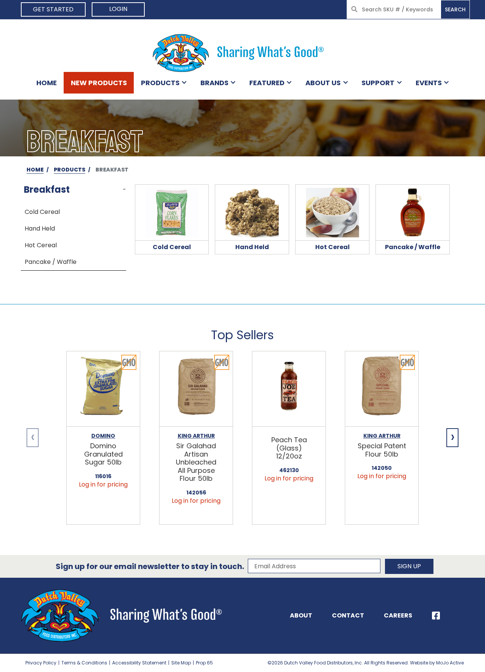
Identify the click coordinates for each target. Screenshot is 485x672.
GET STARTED (53, 9)
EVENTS (429, 82)
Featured (267, 82)
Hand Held (40, 228)
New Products (99, 82)
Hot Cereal (41, 245)
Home (46, 82)
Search (455, 9)
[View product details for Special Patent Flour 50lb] (381, 389)
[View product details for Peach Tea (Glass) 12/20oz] (288, 389)
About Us (323, 82)
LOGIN (118, 9)
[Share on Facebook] (436, 615)
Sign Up (409, 566)
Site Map (181, 663)
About (301, 615)
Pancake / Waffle (51, 261)
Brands (214, 82)
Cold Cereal (42, 211)
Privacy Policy (40, 663)
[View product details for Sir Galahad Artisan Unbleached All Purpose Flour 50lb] (196, 389)
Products (160, 82)
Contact (348, 615)
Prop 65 (204, 663)
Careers (398, 615)
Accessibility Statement (139, 663)
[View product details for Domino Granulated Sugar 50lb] (103, 389)
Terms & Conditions (84, 663)
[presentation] (33, 437)
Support (377, 82)
